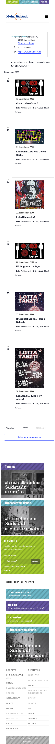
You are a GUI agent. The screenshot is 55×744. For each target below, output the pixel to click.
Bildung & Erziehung (16, 688)
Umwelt (31, 698)
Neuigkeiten (12, 728)
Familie (9, 683)
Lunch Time (9, 556)
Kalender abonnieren (27, 437)
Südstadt (32, 718)
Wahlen (31, 708)
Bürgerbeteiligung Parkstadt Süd (37, 691)
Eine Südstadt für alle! (15, 676)
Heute (25, 427)
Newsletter (34, 670)
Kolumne (10, 708)
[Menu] (46, 16)
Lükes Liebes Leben (15, 718)
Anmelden (35, 561)
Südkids (10, 693)
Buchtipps (11, 670)
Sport (31, 713)
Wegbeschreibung (26, 43)
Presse (7, 570)
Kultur (9, 723)
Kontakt (13, 739)
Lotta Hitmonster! (25, 217)
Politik (31, 685)
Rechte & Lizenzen (25, 739)
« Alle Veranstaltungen (19, 37)
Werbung (32, 723)
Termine (44, 2)
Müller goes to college (28, 266)
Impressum (27, 742)
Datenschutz (40, 739)
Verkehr (32, 703)
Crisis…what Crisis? (27, 103)
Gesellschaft (13, 698)
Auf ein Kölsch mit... (15, 713)
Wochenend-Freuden (13, 567)
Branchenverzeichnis (29, 2)
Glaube (9, 703)
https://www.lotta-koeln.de (29, 51)
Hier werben (13, 2)
